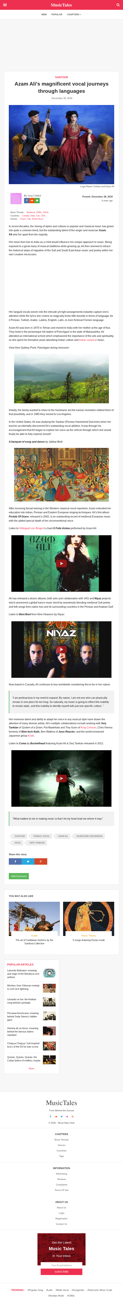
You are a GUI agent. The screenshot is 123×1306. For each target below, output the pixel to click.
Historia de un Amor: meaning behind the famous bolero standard (22, 1031)
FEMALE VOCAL (41, 836)
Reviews (61, 1179)
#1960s (71, 1295)
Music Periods (61, 1139)
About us (61, 1207)
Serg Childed (34, 195)
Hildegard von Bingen (31, 528)
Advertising (61, 1173)
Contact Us (61, 1224)
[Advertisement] (61, 45)
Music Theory (89, 935)
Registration (61, 1218)
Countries (61, 1150)
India (32, 215)
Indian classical (88, 340)
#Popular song (35, 1290)
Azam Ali (63, 836)
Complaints (61, 1184)
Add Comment (18, 876)
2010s (46, 212)
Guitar (34, 935)
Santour (61, 77)
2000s (39, 212)
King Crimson (88, 727)
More (31, 1068)
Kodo (31, 735)
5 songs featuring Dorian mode (89, 940)
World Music (38, 219)
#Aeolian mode (56, 1295)
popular (56, 14)
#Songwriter (78, 1290)
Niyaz (18, 843)
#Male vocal (62, 1290)
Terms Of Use (62, 1190)
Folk (29, 219)
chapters (73, 14)
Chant (22, 219)
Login (61, 1213)
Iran (38, 215)
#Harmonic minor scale (99, 1290)
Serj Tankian (37, 843)
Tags (61, 1156)
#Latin (49, 1290)
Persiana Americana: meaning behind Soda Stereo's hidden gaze (23, 1016)
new (44, 14)
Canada (25, 215)
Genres (61, 1145)
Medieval (31, 212)
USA (43, 215)
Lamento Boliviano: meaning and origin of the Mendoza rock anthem (23, 973)
